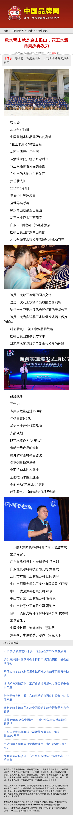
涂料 (30, 30)
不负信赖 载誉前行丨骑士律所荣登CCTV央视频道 (35, 651)
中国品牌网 (18, 30)
